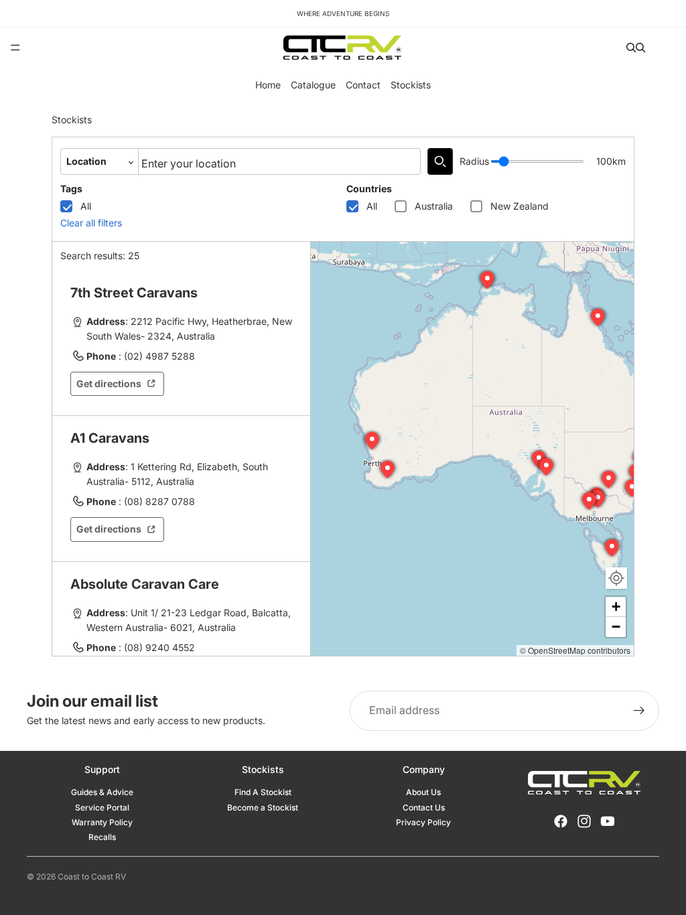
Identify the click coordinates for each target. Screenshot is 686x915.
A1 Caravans (109, 438)
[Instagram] (584, 821)
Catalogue (313, 84)
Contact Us (424, 807)
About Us (423, 792)
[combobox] (279, 161)
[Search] (631, 47)
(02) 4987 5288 (159, 356)
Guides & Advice (102, 792)
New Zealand (519, 206)
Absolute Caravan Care (144, 584)
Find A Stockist (262, 792)
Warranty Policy (102, 822)
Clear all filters (91, 222)
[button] (546, 467)
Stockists (411, 84)
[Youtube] (608, 821)
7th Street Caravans (134, 293)
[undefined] (440, 161)
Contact (363, 84)
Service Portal (102, 807)
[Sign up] (639, 711)
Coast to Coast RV (92, 876)
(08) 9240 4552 (159, 647)
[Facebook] (561, 821)
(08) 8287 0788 (159, 501)
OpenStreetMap (557, 650)
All (85, 206)
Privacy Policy (423, 822)
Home (268, 84)
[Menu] (15, 47)
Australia (434, 206)
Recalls (102, 837)
